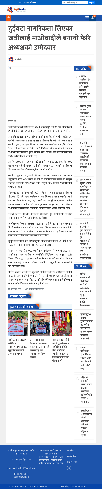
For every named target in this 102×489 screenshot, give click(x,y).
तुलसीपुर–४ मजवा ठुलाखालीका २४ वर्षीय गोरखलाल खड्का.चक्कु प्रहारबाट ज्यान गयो (86, 326)
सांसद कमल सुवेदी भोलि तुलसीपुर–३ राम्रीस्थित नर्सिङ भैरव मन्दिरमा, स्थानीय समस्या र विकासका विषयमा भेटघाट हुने (60, 350)
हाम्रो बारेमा (71, 456)
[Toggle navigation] (86, 17)
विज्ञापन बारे (72, 462)
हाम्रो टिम (70, 450)
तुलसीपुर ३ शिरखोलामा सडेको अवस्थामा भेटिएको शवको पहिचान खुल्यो (86, 423)
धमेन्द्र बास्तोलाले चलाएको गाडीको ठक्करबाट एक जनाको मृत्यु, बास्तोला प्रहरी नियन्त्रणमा (85, 290)
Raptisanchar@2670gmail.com (21, 468)
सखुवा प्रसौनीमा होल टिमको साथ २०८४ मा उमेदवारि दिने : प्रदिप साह (85, 358)
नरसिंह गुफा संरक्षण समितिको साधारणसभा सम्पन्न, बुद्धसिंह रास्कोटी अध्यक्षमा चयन (17, 347)
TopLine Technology (79, 486)
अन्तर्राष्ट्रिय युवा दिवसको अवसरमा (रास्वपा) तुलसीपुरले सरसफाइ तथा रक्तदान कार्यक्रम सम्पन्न (39, 348)
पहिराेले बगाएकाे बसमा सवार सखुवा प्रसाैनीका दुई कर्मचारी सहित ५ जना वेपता (86, 389)
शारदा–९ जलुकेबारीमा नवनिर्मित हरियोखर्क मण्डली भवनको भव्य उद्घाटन (85, 86)
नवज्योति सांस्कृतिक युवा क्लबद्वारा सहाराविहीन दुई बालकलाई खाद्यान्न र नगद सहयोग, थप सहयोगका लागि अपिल (86, 240)
